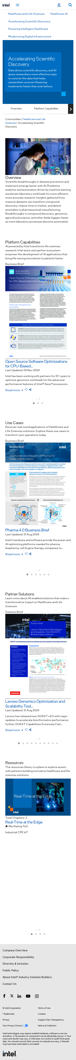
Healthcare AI (59, 13)
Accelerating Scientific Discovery (29, 21)
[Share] (30, 389)
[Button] (70, 109)
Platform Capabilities (46, 108)
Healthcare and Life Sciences (26, 13)
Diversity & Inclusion (15, 963)
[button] (34, 403)
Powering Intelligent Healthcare (28, 28)
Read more (12, 390)
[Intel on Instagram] (37, 997)
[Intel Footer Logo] (10, 1053)
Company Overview (15, 950)
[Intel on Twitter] (12, 997)
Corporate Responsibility (18, 957)
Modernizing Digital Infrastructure (29, 36)
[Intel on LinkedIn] (19, 997)
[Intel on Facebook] (4, 997)
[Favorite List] (26, 389)
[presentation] (36, 399)
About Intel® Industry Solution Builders (27, 977)
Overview (16, 108)
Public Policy (11, 970)
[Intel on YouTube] (28, 997)
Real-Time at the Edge (24, 821)
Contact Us (9, 984)
